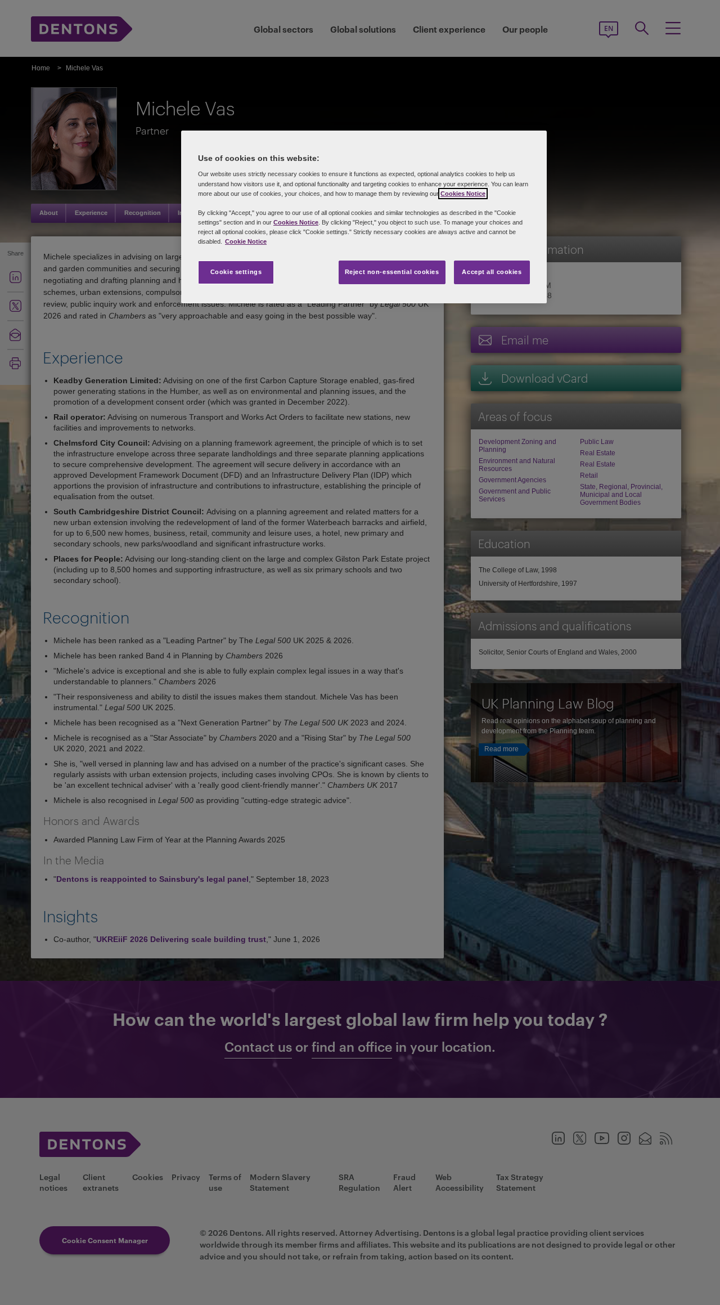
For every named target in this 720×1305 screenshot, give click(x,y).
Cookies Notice (462, 193)
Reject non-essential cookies (392, 271)
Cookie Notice (246, 241)
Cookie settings (236, 271)
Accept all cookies (491, 271)
